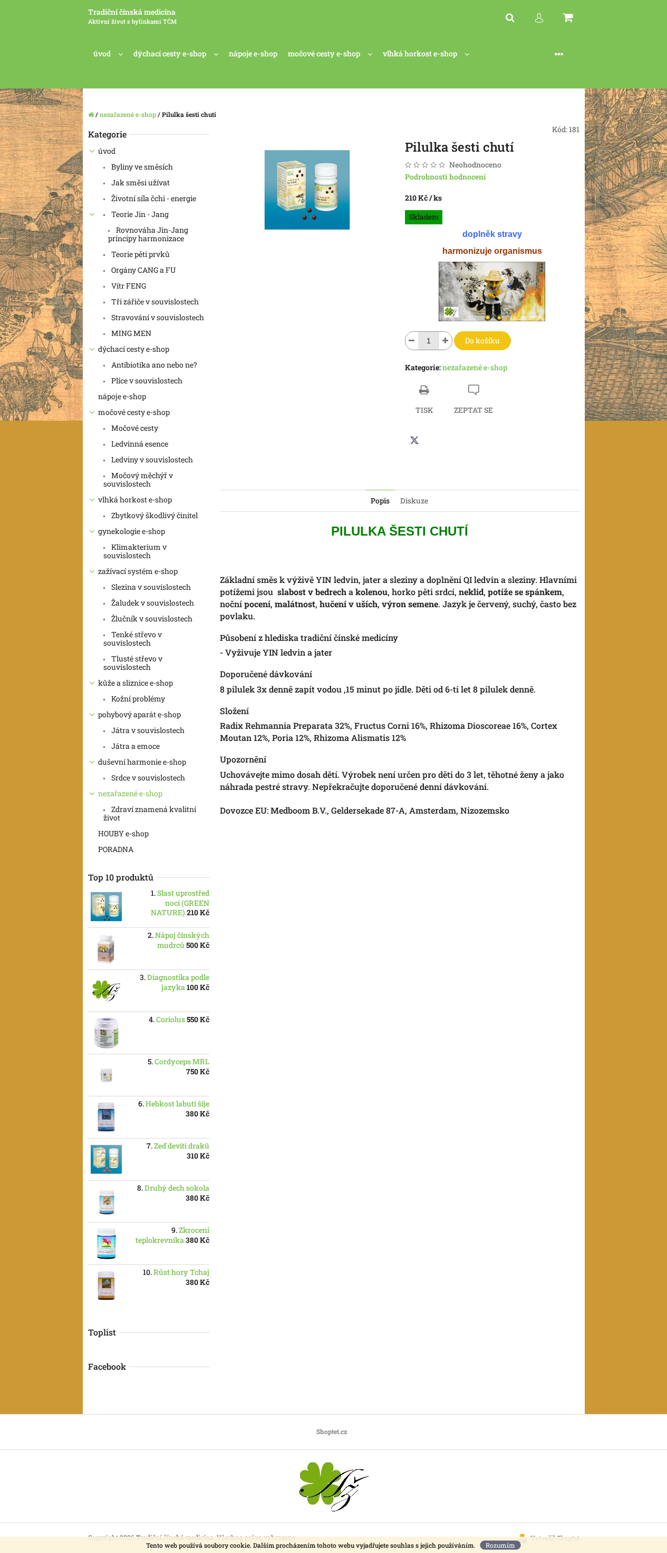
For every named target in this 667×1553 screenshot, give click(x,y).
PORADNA (116, 849)
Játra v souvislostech (147, 730)
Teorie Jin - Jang (139, 214)
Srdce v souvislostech (147, 778)
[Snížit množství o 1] (411, 341)
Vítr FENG (128, 286)
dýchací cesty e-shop (133, 349)
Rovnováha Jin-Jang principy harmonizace (148, 234)
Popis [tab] (380, 501)
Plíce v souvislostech (146, 380)
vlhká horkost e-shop (135, 499)
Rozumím (500, 1545)
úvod (106, 151)
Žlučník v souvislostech (151, 619)
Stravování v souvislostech (157, 317)
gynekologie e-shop (131, 531)
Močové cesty (134, 428)
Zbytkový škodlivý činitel (154, 515)
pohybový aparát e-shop (139, 714)
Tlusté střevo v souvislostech (132, 663)
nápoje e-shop (122, 396)
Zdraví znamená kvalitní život (149, 813)
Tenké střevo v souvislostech (132, 638)
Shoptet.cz (331, 1431)
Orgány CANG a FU (143, 270)
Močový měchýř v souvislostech (138, 479)
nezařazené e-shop (130, 793)
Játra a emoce (135, 746)
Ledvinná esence (139, 444)
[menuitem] (108, 54)
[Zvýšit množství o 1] (445, 341)
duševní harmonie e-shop (142, 762)
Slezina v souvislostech (150, 587)
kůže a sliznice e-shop (135, 683)
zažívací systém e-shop (138, 571)
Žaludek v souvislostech (152, 603)
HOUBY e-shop (123, 833)
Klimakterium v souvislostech (135, 551)
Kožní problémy (137, 699)
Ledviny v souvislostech (151, 459)
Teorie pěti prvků (140, 254)
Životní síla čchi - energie (153, 198)
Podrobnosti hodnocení (445, 177)
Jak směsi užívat (140, 182)
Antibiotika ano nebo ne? (153, 365)
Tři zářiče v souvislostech (154, 301)
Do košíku (482, 340)
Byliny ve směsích (141, 167)
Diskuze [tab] (414, 501)
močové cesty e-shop (134, 412)
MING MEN (130, 333)
